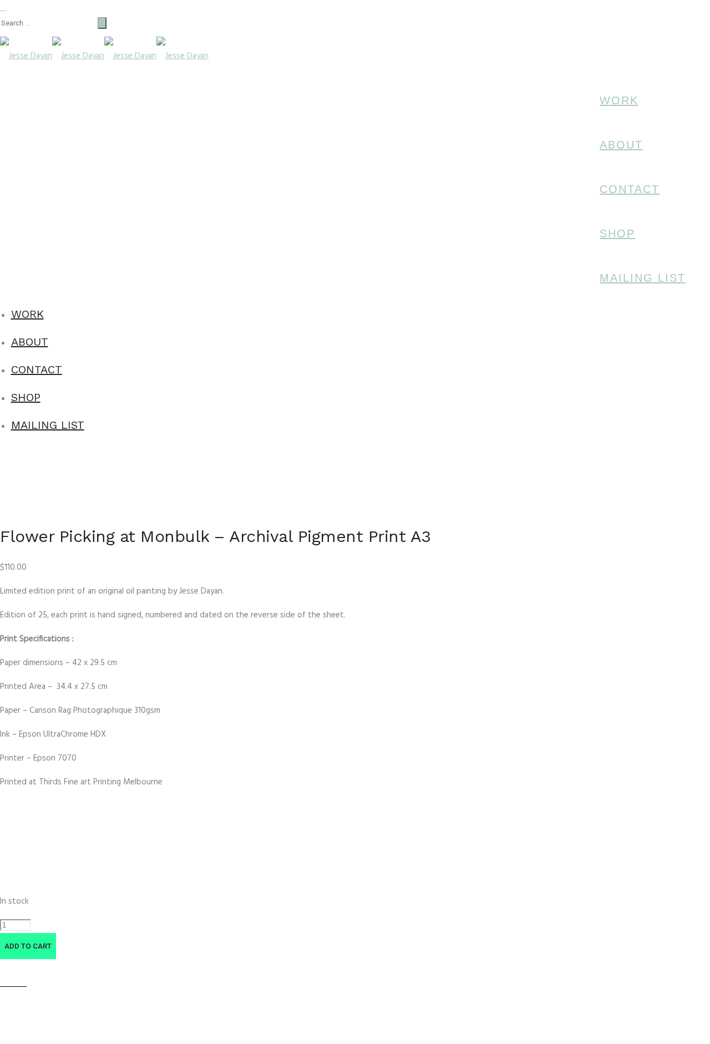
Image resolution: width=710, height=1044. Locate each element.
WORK (619, 100)
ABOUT (621, 145)
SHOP (617, 233)
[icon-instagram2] (702, 96)
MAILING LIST (643, 278)
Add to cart (28, 946)
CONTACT (630, 189)
